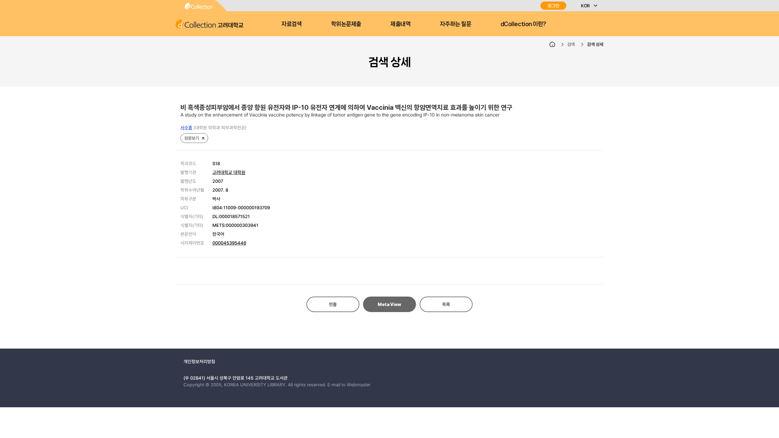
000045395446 (229, 243)
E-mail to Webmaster (348, 384)
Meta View (389, 304)
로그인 (553, 5)
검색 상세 (595, 44)
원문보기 (191, 138)
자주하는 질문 (455, 24)
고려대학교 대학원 (228, 172)
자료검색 (291, 24)
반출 (333, 304)
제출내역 (400, 24)
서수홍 (186, 127)
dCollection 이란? (523, 24)
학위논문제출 (346, 24)
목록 (446, 304)
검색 (571, 44)
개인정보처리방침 (199, 361)
